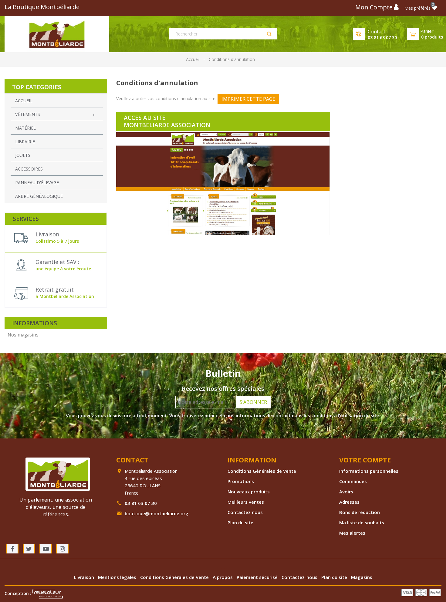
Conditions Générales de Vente (262, 471)
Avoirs (346, 492)
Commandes (353, 481)
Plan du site (240, 522)
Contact (376, 31)
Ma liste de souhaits (361, 522)
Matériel (25, 128)
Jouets (22, 155)
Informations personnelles (368, 471)
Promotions (241, 481)
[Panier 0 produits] (413, 34)
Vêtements (55, 114)
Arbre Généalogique (39, 196)
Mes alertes (352, 533)
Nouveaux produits (249, 492)
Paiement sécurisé (258, 577)
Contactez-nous (300, 577)
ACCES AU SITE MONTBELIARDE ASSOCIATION (167, 121)
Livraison (84, 577)
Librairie (25, 141)
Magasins (361, 577)
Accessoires (29, 169)
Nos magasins (23, 335)
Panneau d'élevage (37, 182)
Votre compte (365, 459)
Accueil (23, 100)
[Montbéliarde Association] (57, 473)
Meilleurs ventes (246, 502)
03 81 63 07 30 (382, 37)
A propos (223, 577)
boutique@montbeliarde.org (156, 513)
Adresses (349, 502)
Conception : (18, 593)
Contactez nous (245, 512)
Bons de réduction (359, 512)
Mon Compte (374, 7)
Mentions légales (117, 577)
